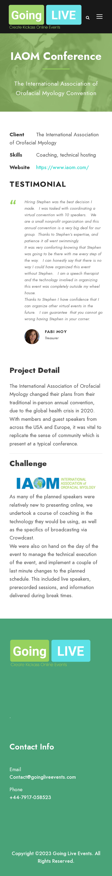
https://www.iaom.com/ (62, 167)
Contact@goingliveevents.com (43, 777)
